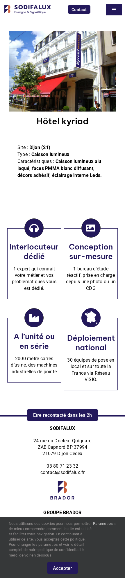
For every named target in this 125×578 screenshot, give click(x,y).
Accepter (62, 568)
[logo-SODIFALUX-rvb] (27, 3)
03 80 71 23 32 (62, 466)
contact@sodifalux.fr (62, 472)
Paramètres (103, 523)
